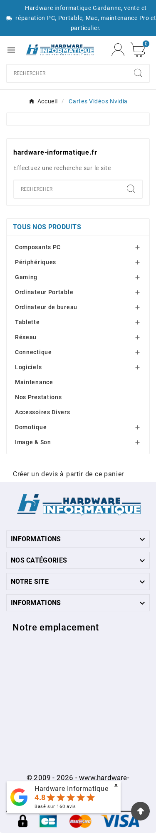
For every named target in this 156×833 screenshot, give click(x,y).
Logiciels (28, 367)
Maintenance (34, 382)
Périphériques (35, 262)
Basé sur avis (55, 806)
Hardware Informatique (72, 789)
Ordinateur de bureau (46, 307)
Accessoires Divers (42, 412)
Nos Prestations (38, 397)
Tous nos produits (47, 227)
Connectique (33, 352)
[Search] (138, 73)
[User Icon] (117, 49)
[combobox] (67, 73)
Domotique (31, 427)
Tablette (27, 322)
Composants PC (38, 247)
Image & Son (33, 442)
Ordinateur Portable (44, 292)
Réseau (26, 337)
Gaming (26, 277)
